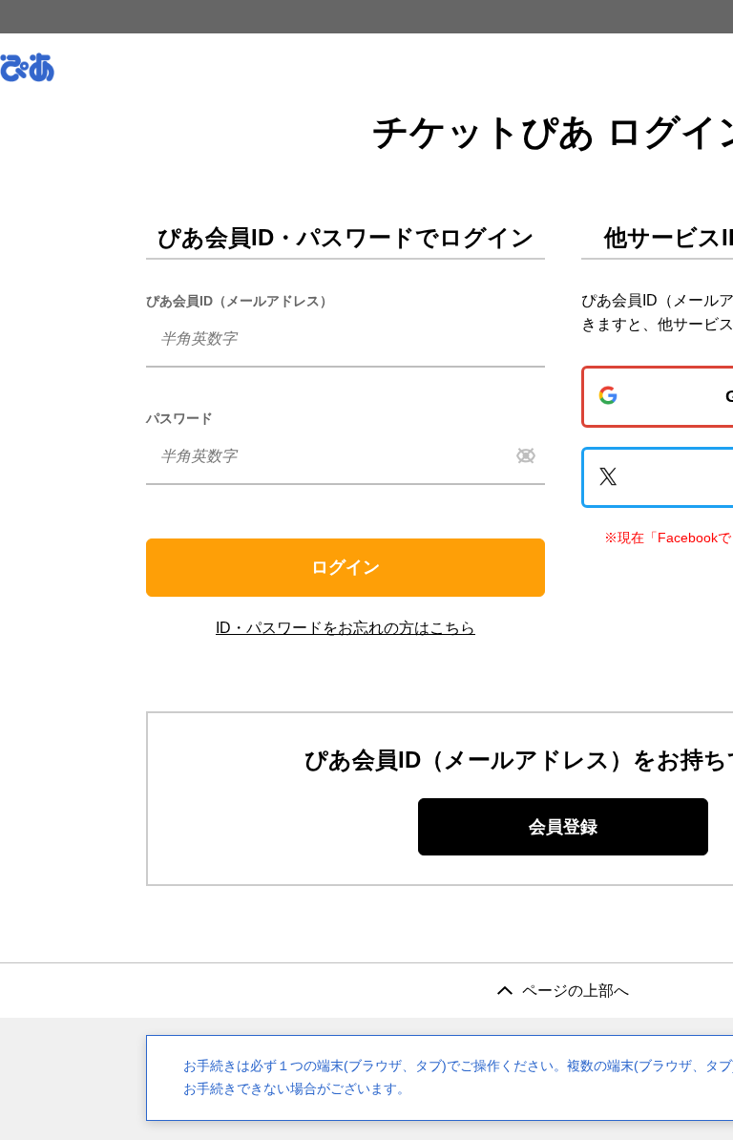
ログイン (345, 567)
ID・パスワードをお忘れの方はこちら (345, 628)
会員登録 (563, 826)
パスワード (179, 418)
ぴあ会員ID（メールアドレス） (239, 300)
